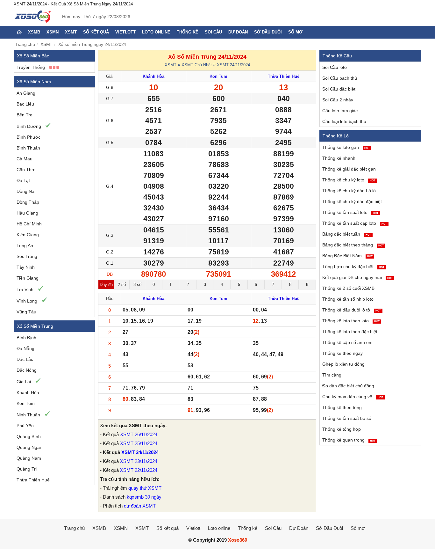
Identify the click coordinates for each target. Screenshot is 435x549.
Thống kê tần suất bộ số (346, 418)
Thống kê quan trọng (348, 440)
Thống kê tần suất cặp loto (354, 223)
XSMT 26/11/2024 (138, 434)
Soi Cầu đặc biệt (338, 89)
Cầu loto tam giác (340, 110)
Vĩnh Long (27, 301)
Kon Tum (26, 403)
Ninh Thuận (28, 414)
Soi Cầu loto (334, 67)
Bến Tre (24, 114)
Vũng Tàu (26, 311)
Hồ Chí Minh (29, 223)
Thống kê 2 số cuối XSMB (348, 288)
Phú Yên (25, 425)
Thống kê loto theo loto (351, 320)
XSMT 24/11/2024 (233, 64)
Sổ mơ (295, 32)
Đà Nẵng (25, 348)
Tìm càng (331, 374)
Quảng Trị (27, 469)
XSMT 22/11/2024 (138, 470)
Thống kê (187, 32)
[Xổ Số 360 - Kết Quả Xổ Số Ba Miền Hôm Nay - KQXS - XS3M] (33, 21)
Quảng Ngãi (29, 447)
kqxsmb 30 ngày (144, 497)
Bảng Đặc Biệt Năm (347, 255)
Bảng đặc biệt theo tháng (353, 244)
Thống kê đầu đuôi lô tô (351, 309)
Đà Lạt (23, 180)
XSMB (34, 32)
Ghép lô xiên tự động (343, 364)
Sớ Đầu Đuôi (268, 32)
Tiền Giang (28, 278)
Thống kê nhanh (338, 158)
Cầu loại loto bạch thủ (344, 121)
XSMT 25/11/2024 (138, 443)
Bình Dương (29, 126)
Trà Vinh (25, 289)
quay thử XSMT (144, 488)
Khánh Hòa (28, 392)
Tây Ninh (26, 267)
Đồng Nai (26, 191)
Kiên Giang (28, 234)
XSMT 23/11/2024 (138, 461)
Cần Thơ (25, 169)
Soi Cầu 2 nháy (337, 99)
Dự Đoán (238, 32)
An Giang (26, 93)
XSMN (52, 32)
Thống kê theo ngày (342, 353)
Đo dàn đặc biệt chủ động (348, 385)
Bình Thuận (28, 147)
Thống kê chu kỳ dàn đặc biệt (352, 201)
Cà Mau (24, 158)
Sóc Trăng (27, 256)
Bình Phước (28, 137)
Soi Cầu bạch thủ (339, 78)
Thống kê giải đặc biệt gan (349, 169)
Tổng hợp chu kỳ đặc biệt (353, 266)
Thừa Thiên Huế (33, 479)
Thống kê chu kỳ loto (348, 179)
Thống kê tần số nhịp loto (348, 299)
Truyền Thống (31, 67)
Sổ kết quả (96, 32)
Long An (25, 245)
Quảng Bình (29, 436)
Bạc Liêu (25, 103)
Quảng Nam (29, 458)
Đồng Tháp (28, 202)
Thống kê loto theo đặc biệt (349, 331)
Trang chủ (25, 44)
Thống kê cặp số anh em (347, 342)
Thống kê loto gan (346, 147)
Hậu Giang (27, 213)
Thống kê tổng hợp (341, 429)
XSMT (71, 32)
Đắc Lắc (25, 359)
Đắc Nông (27, 370)
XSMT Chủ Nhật (197, 64)
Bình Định (26, 337)
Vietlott (125, 32)
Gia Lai (24, 381)
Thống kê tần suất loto (350, 212)
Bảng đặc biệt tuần (346, 234)
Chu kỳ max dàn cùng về (352, 396)
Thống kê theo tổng (342, 407)
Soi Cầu (213, 32)
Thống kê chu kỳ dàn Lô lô (349, 190)
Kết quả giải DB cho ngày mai (357, 277)
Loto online (156, 32)
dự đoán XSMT (140, 506)
